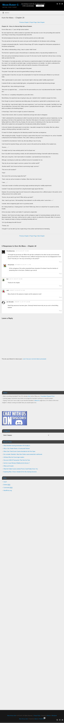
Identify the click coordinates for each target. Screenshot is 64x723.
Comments (8, 487)
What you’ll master (9, 466)
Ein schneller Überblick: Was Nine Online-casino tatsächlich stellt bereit (23, 454)
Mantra (48, 715)
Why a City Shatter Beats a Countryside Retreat (17, 448)
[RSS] (57, 4)
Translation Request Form (47, 396)
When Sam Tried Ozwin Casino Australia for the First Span (19, 451)
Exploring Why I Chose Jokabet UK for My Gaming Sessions (20, 471)
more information (30, 5)
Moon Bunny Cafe (11, 715)
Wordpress (54, 715)
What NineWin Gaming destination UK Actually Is (17, 445)
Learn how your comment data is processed (34, 359)
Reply (60, 262)
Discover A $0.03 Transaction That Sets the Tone (17, 460)
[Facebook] (59, 4)
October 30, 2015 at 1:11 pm (23, 264)
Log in (5, 481)
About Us (37, 400)
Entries (7, 484)
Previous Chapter (24, 22)
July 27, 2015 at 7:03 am (15, 279)
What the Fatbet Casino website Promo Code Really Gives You (21, 469)
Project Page (33, 22)
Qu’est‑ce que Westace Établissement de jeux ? (17, 463)
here (29, 396)
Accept (40, 5)
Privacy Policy (37, 715)
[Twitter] (62, 4)
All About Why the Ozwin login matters (14, 457)
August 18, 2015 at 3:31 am (17, 290)
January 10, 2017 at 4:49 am (22, 301)
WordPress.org (8, 490)
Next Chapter (41, 22)
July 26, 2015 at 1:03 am (22, 251)
